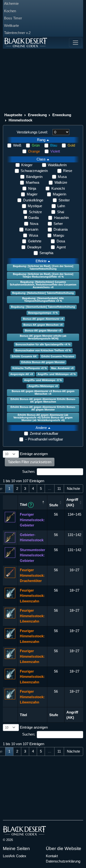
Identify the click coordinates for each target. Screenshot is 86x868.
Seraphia (46, 253)
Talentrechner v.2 (17, 33)
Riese (67, 171)
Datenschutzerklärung (63, 861)
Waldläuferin (57, 165)
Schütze (35, 212)
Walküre (60, 182)
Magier (32, 194)
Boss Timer (13, 18)
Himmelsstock (20, 120)
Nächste (73, 488)
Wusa (33, 235)
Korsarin (31, 229)
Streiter (64, 200)
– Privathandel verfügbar (44, 439)
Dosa (61, 241)
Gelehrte (34, 241)
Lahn (61, 206)
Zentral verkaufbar (44, 433)
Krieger (26, 165)
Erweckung (37, 115)
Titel (24, 505)
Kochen (10, 11)
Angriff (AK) (72, 502)
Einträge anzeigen (33, 454)
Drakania (61, 229)
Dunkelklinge (33, 200)
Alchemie (11, 3)
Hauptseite (13, 115)
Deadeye (34, 247)
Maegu (58, 235)
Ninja (32, 188)
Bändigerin (34, 177)
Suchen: (28, 471)
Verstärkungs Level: (32, 132)
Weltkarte (11, 25)
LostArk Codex (14, 856)
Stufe (53, 505)
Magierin (59, 194)
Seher (58, 224)
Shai (60, 212)
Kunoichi (58, 188)
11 (59, 488)
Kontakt (52, 856)
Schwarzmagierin (34, 171)
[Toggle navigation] (75, 42)
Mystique (35, 206)
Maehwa (32, 182)
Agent (61, 247)
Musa (62, 177)
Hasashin (61, 218)
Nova (34, 224)
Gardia (33, 218)
